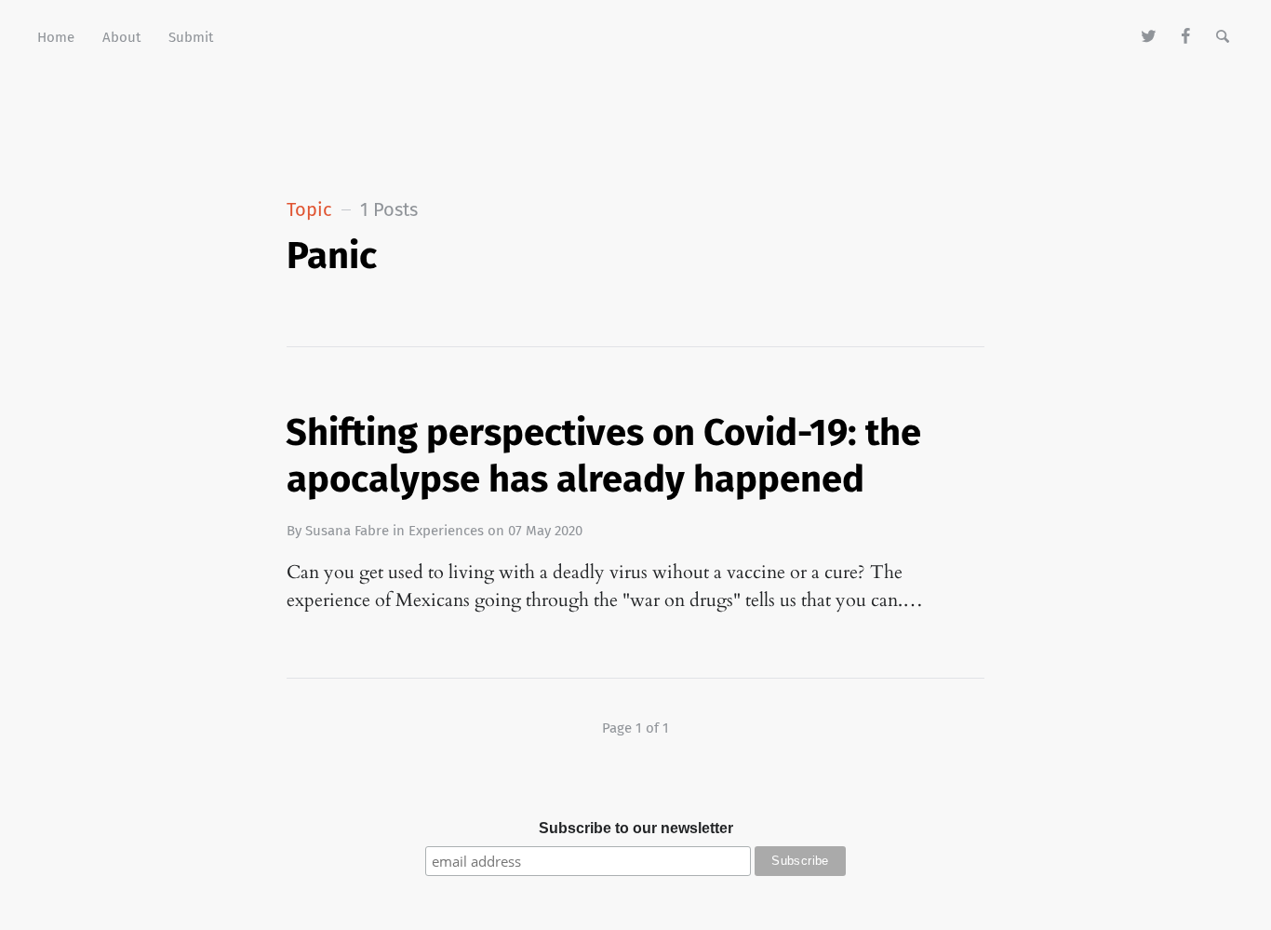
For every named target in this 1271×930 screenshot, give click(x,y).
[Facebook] (1185, 37)
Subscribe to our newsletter (636, 828)
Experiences (446, 530)
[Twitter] (1149, 37)
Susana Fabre (347, 530)
